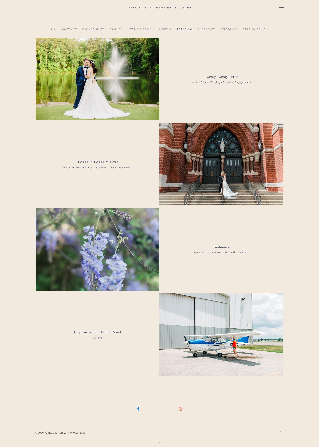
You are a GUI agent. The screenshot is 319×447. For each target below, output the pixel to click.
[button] (281, 7)
